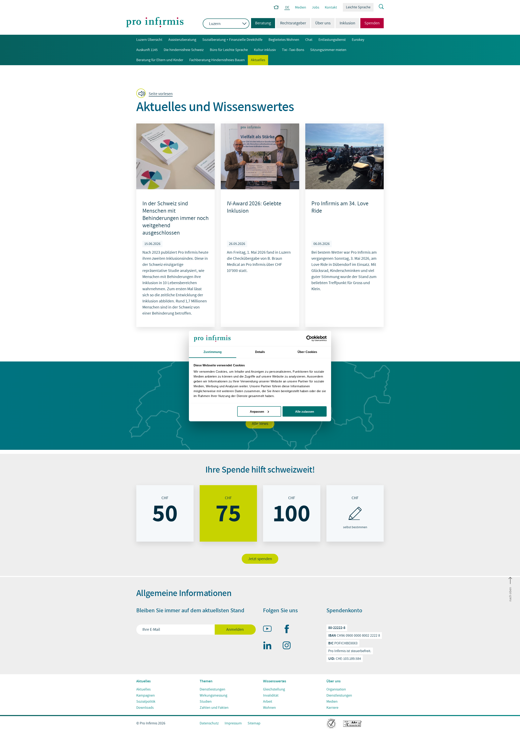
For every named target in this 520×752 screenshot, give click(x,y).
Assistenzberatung (182, 39)
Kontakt (331, 7)
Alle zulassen (304, 411)
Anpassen (257, 411)
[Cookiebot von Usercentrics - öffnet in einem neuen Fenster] (309, 338)
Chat (308, 39)
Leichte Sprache (358, 7)
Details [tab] (260, 352)
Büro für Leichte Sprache (229, 49)
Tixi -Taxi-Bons (293, 49)
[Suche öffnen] (379, 7)
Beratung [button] (261, 23)
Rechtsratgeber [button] (293, 23)
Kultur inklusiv (265, 49)
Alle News (260, 423)
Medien (300, 7)
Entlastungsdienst (332, 39)
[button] (155, 94)
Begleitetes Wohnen (284, 39)
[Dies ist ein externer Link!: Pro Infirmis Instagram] (288, 646)
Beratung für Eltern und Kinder (159, 60)
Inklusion (347, 23)
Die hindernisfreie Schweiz (184, 49)
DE (287, 7)
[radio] (165, 513)
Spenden (372, 23)
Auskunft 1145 (147, 49)
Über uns (322, 23)
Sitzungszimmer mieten (328, 49)
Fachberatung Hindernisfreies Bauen (217, 60)
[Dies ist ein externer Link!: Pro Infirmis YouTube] (269, 629)
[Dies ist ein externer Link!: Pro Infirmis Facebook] (288, 630)
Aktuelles (258, 60)
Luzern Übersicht (149, 39)
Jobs (315, 7)
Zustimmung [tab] (213, 352)
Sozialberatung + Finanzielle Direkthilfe (232, 39)
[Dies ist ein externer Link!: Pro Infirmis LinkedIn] (269, 646)
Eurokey (358, 39)
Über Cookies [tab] (307, 352)
